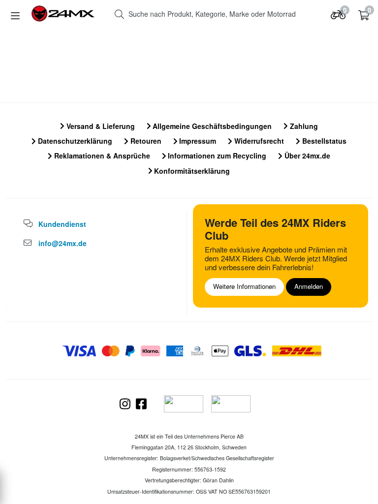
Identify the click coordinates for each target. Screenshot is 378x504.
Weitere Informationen (244, 286)
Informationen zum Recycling (216, 155)
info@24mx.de (62, 243)
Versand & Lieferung (99, 126)
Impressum (196, 141)
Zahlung (303, 126)
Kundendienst (62, 224)
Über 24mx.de (306, 155)
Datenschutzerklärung (74, 141)
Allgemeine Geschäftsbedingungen (211, 126)
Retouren (144, 141)
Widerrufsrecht (258, 141)
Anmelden (308, 286)
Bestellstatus (323, 141)
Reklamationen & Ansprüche (101, 155)
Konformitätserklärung (191, 171)
